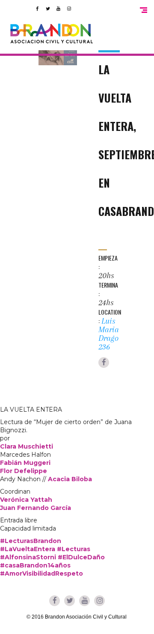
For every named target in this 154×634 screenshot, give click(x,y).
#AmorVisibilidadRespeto (41, 573)
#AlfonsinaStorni (28, 557)
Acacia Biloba (70, 479)
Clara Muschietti (26, 446)
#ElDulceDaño (81, 557)
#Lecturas (73, 549)
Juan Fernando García (35, 508)
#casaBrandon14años (35, 565)
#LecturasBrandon (30, 541)
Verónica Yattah (26, 500)
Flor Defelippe (23, 471)
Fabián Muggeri (25, 463)
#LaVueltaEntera (27, 549)
